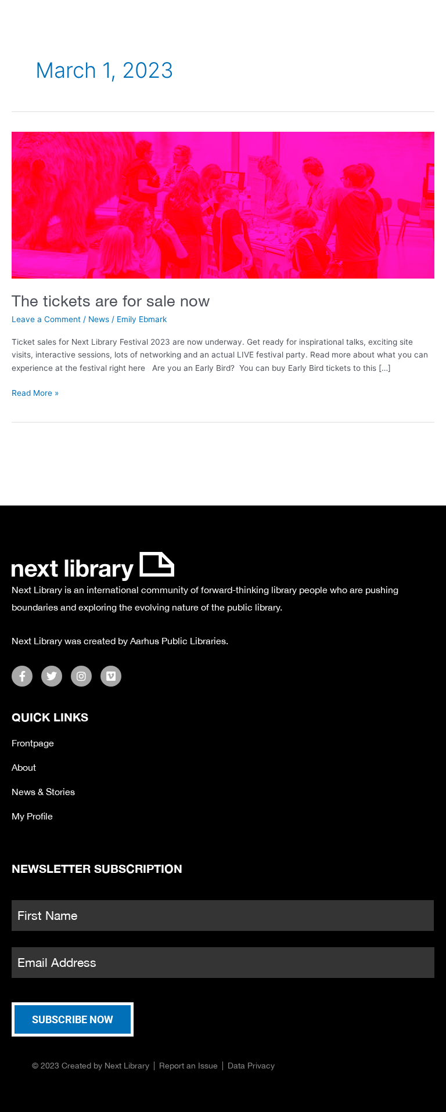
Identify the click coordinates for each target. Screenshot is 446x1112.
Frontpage (33, 743)
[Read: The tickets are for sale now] (223, 204)
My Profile (32, 816)
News (98, 319)
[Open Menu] (428, 22)
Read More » (35, 392)
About (24, 767)
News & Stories (43, 791)
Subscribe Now (72, 1019)
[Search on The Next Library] (366, 20)
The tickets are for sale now (111, 300)
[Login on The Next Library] (398, 20)
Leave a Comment (46, 319)
